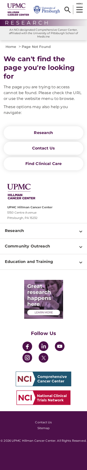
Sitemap (43, 428)
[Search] (68, 9)
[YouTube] (60, 347)
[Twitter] (43, 358)
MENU (79, 3)
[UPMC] (18, 9)
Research (43, 132)
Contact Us (43, 148)
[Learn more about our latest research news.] (43, 299)
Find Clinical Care (43, 163)
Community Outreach (27, 246)
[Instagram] (27, 358)
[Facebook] (27, 347)
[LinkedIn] (43, 347)
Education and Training (29, 261)
